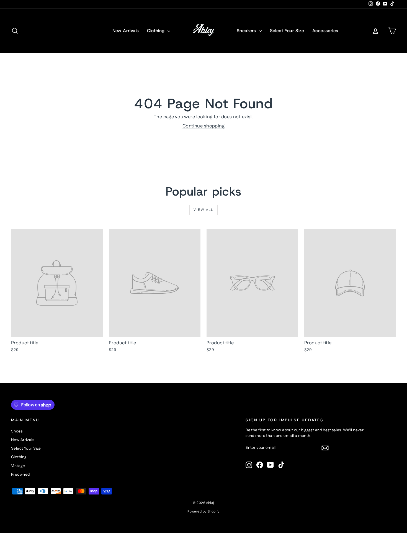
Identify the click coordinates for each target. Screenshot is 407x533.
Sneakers (247, 31)
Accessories (325, 31)
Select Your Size (287, 31)
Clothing (156, 31)
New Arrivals (125, 31)
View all (203, 209)
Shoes (16, 431)
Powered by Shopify (203, 511)
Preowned (20, 474)
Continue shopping (203, 126)
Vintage (18, 466)
